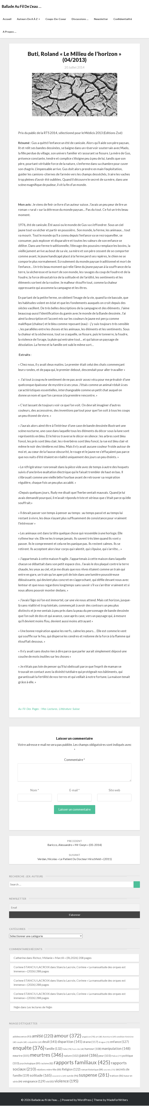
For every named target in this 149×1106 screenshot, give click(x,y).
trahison (116, 1075)
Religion (71, 1069)
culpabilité (34, 1042)
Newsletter (101, 18)
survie (72, 1075)
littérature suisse (69, 708)
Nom (34, 790)
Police (116, 1055)
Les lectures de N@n (39, 1007)
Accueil (7, 18)
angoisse (88, 1036)
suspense (94, 1075)
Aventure (109, 1036)
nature (71, 1055)
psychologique (30, 1063)
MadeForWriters (117, 1099)
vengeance (34, 1081)
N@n (17, 1007)
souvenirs (59, 1076)
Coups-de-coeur (55, 18)
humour (93, 1048)
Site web (114, 790)
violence (66, 1081)
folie (67, 1049)
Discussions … (80, 18)
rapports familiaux (82, 1062)
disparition (70, 1042)
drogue (104, 1042)
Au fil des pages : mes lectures (37, 708)
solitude (41, 1075)
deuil (49, 1042)
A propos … (9, 31)
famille (53, 1049)
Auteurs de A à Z (27, 18)
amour (67, 1035)
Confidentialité (122, 18)
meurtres (46, 1055)
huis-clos (78, 1049)
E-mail (74, 790)
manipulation (116, 1049)
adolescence (22, 1036)
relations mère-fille (49, 1069)
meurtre (21, 1055)
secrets (109, 1069)
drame (90, 1041)
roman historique (92, 1069)
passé (88, 1055)
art (99, 1036)
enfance (119, 1042)
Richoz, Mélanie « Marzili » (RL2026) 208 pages (62, 957)
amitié (42, 1035)
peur (104, 1055)
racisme (47, 1063)
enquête (29, 1048)
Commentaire (74, 760)
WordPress (84, 1099)
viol (50, 1081)
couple (22, 1042)
